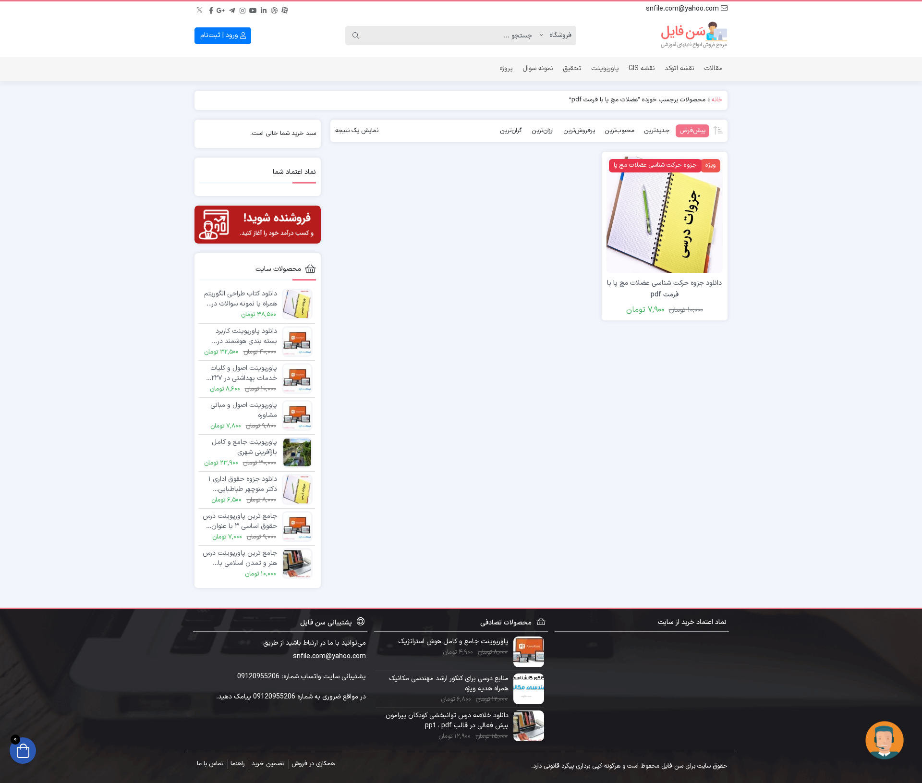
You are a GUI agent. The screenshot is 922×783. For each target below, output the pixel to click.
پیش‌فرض (692, 130)
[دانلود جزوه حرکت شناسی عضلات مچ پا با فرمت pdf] (665, 214)
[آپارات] (285, 9)
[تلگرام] (232, 9)
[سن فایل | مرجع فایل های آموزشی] (694, 35)
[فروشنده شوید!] (257, 225)
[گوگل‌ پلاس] (221, 9)
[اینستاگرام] (242, 9)
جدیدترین (657, 130)
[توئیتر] (200, 9)
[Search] (355, 35)
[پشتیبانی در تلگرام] (884, 740)
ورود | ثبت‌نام (220, 35)
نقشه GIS (642, 68)
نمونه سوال (537, 68)
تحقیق (572, 68)
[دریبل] (274, 9)
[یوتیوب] (253, 9)
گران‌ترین (511, 130)
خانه (717, 100)
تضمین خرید (268, 764)
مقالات (713, 68)
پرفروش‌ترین (579, 130)
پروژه (506, 68)
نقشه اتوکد (679, 68)
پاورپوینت (605, 68)
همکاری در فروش (313, 764)
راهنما (237, 764)
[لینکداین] (263, 9)
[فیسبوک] (211, 9)
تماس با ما (210, 764)
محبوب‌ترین (619, 130)
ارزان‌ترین (543, 130)
